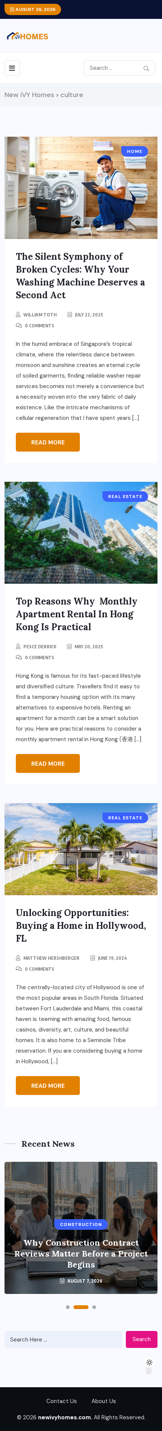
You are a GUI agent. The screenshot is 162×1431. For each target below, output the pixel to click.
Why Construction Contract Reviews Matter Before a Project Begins (81, 1253)
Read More (48, 442)
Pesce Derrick (39, 646)
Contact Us (61, 1401)
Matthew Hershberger (51, 958)
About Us (104, 1401)
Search (142, 1339)
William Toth (40, 315)
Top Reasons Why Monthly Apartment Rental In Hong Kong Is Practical (77, 614)
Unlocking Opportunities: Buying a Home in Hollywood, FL (81, 925)
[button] (68, 1307)
